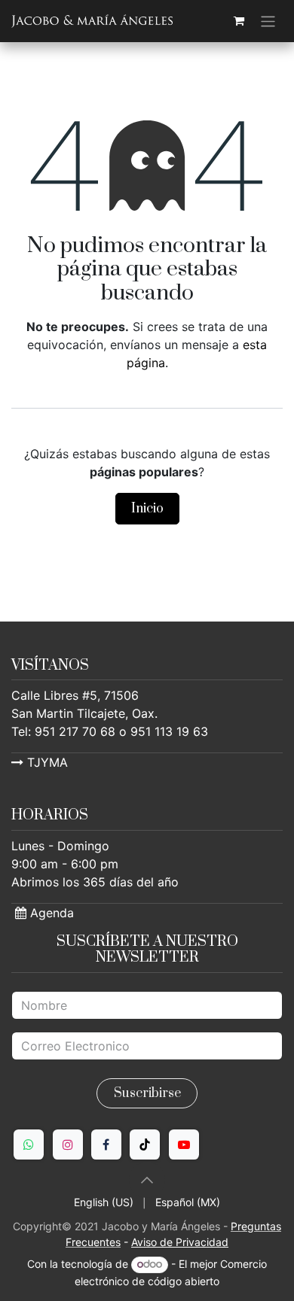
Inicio (147, 508)
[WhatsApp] (29, 1144)
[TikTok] (145, 1144)
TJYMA (45, 762)
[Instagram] (68, 1144)
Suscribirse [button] (147, 1093)
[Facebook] (106, 1144)
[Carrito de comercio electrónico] (239, 21)
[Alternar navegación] (268, 21)
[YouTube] (184, 1144)
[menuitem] (103, 1202)
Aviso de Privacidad (179, 1242)
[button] (147, 1180)
